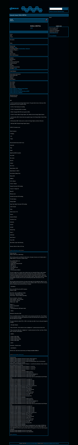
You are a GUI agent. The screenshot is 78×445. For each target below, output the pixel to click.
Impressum (57, 443)
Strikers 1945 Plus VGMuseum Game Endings (19, 88)
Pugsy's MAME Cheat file (14, 434)
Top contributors (53, 35)
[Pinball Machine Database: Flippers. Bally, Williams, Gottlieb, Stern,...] (33, 6)
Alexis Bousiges (14, 354)
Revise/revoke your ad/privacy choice (49, 443)
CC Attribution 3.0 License (21, 354)
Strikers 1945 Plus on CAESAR (16, 89)
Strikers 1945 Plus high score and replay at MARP (19, 91)
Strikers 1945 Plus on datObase (16, 92)
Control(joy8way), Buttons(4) (24, 48)
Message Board (61, 11)
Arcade (16, 15)
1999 (32, 27)
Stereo (15, 68)
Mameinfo (13, 250)
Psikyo (16, 47)
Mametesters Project (17, 250)
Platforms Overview (53, 11)
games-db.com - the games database (31, 443)
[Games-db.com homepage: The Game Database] (14, 9)
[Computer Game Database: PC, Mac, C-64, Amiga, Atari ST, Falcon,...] (23, 6)
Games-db (12, 15)
